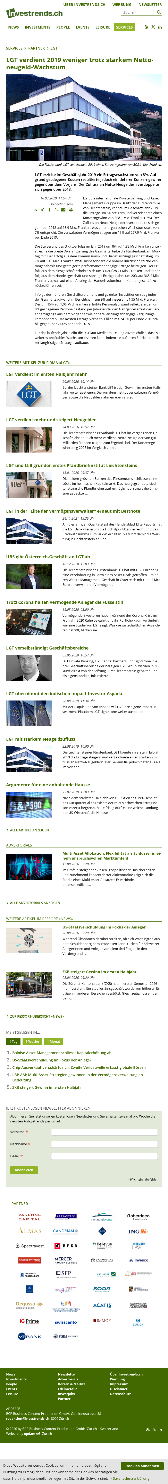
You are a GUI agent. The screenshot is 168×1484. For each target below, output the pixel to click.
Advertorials (19, 845)
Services (124, 27)
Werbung (122, 4)
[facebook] (47, 212)
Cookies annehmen (142, 1466)
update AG (32, 1433)
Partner (36, 48)
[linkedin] (33, 212)
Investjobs (66, 1394)
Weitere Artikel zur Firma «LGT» (38, 362)
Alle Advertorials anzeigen (35, 903)
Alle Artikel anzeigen (29, 830)
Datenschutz (120, 1394)
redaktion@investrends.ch (27, 1418)
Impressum (119, 1384)
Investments (37, 27)
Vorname (19, 1131)
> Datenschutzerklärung (130, 1478)
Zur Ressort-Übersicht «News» (37, 1016)
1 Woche (32, 1041)
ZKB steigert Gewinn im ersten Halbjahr (47, 1087)
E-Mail (16, 1156)
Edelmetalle (67, 1389)
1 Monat (53, 1041)
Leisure (102, 27)
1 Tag (13, 1041)
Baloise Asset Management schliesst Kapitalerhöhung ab (61, 1052)
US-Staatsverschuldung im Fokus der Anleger (51, 1060)
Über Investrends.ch (84, 4)
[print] (69, 212)
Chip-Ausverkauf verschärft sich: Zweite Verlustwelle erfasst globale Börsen (79, 1067)
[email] (62, 212)
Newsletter (150, 4)
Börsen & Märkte (71, 1384)
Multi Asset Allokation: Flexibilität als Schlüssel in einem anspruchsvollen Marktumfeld (111, 856)
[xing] (40, 212)
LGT (54, 48)
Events (83, 27)
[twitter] (54, 212)
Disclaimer (118, 1389)
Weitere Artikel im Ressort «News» (39, 918)
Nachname (20, 1144)
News (13, 27)
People (63, 27)
